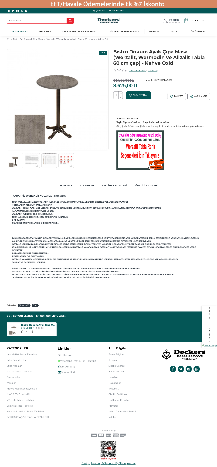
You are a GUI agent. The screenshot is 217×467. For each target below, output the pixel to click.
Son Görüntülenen (20, 316)
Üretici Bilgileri (146, 185)
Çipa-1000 (24, 305)
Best (35, 305)
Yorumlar (87, 185)
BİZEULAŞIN (209, 324)
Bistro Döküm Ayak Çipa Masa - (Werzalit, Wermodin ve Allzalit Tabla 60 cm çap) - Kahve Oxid (38, 325)
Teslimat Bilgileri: (114, 185)
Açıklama (65, 185)
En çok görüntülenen (51, 316)
